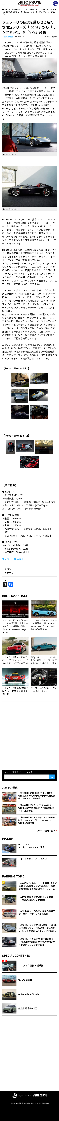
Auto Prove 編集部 (50, 36)
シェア (5, 580)
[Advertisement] (29, 735)
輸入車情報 (8, 36)
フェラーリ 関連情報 (12, 559)
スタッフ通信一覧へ (46, 830)
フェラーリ (8, 572)
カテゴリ (6, 569)
